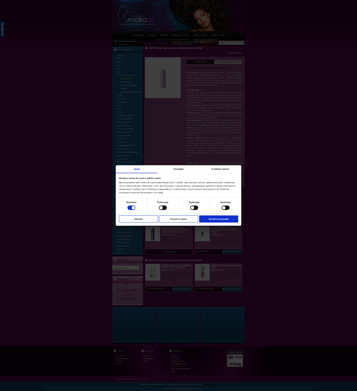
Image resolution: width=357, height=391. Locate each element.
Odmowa (138, 219)
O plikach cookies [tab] (220, 169)
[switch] (163, 208)
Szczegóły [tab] (178, 169)
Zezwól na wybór (178, 219)
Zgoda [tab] (137, 169)
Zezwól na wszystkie (219, 219)
